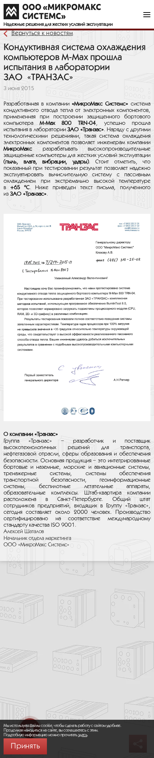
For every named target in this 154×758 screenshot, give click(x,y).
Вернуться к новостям (42, 33)
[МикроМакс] (52, 11)
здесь (82, 735)
